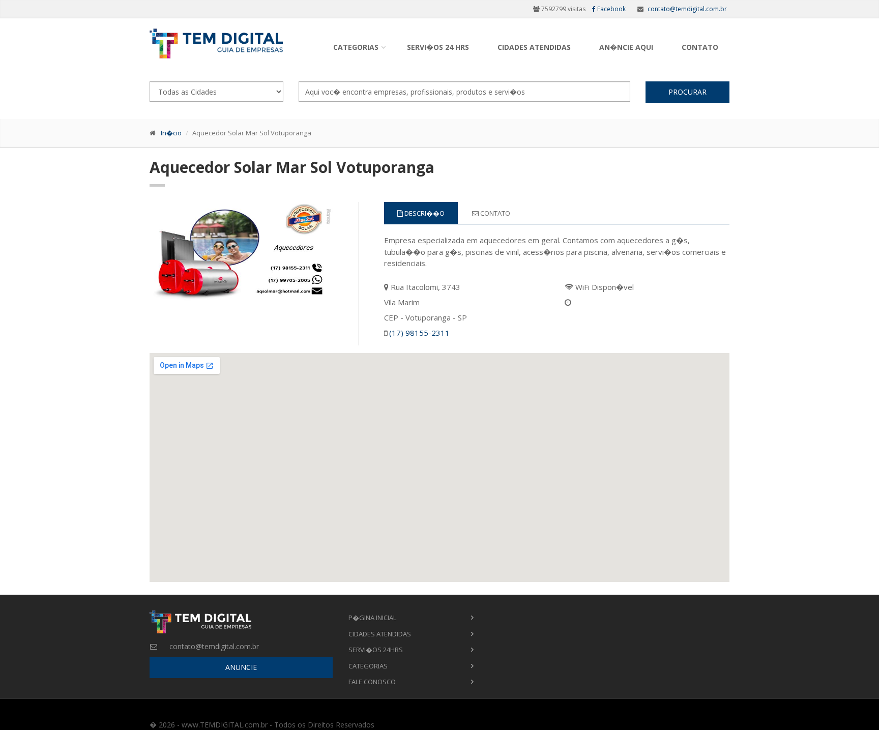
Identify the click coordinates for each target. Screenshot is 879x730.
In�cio (171, 132)
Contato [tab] (494, 213)
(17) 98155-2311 (419, 333)
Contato (700, 47)
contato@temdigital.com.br (687, 9)
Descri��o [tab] (424, 213)
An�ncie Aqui (626, 47)
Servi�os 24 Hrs (438, 47)
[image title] (241, 250)
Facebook (611, 9)
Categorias (355, 47)
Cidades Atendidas (534, 47)
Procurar (687, 92)
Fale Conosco (372, 681)
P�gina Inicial (372, 617)
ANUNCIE (241, 667)
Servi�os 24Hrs (375, 649)
